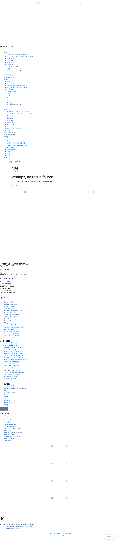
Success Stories (12, 58)
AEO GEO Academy (9, 75)
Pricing (5, 79)
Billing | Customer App (14, 104)
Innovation (10, 62)
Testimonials (11, 83)
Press (8, 94)
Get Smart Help (109, 536)
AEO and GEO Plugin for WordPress (18, 54)
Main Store (10, 89)
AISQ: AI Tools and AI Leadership (17, 87)
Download (10, 64)
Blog (8, 69)
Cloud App (6, 73)
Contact (9, 98)
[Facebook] (7, 519)
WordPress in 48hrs (9, 77)
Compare (10, 60)
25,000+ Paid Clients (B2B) (16, 85)
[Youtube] (16, 519)
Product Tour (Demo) (14, 71)
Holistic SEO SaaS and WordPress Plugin (20, 56)
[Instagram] (12, 519)
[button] (59, 108)
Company (6, 81)
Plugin (5, 52)
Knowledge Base (12, 66)
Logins (5, 100)
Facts (8, 96)
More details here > (6, 278)
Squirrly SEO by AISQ (7, 46)
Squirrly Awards (12, 91)
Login (9, 102)
